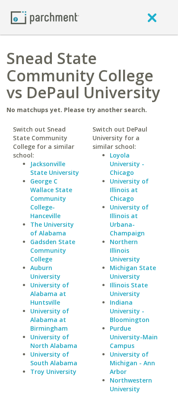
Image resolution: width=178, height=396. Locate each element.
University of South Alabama (53, 358)
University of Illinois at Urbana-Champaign (129, 220)
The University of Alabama (52, 228)
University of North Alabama (53, 341)
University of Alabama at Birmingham (49, 319)
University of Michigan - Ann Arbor (132, 363)
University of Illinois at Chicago (129, 190)
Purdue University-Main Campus (134, 337)
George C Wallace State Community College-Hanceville (51, 198)
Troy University (53, 371)
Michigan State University (133, 272)
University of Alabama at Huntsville (49, 293)
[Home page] (45, 17)
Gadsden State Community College (52, 250)
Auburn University (45, 272)
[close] (152, 17)
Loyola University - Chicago (127, 164)
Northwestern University (131, 384)
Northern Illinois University (125, 250)
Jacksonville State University (54, 168)
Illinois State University (129, 289)
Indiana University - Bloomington (129, 311)
